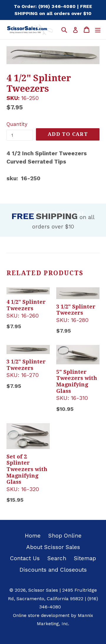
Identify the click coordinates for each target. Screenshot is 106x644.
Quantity (16, 124)
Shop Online (65, 535)
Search (56, 558)
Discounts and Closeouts (53, 569)
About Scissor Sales (53, 547)
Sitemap (85, 558)
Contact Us (25, 558)
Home (33, 535)
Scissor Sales (43, 590)
